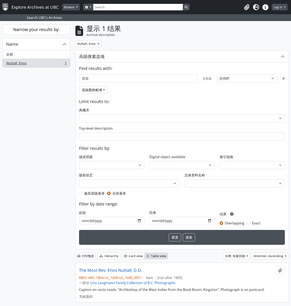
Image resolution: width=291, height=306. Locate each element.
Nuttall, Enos (36, 64)
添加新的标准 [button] (92, 90)
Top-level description (96, 128)
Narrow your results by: (36, 29)
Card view (135, 256)
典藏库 (84, 110)
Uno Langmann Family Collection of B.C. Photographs (133, 282)
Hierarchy (111, 256)
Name (12, 44)
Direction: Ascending (269, 256)
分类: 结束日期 (235, 256)
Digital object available (167, 156)
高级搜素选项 (92, 56)
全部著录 (119, 193)
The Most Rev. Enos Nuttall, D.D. (110, 270)
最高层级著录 (94, 193)
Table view (158, 256)
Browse (69, 7)
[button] (246, 7)
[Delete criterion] (283, 78)
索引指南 (226, 156)
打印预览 (87, 256)
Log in (278, 7)
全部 (9, 54)
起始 (82, 212)
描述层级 (86, 156)
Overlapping (234, 223)
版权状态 (86, 175)
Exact (256, 223)
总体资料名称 (194, 175)
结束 (152, 212)
